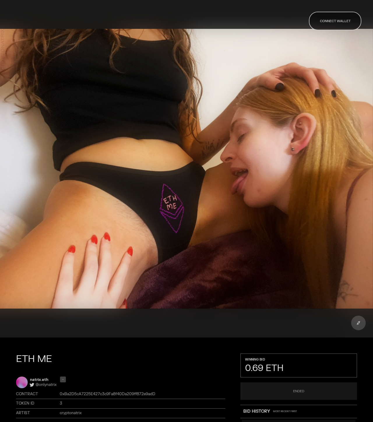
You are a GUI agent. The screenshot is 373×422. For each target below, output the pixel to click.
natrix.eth (39, 379)
